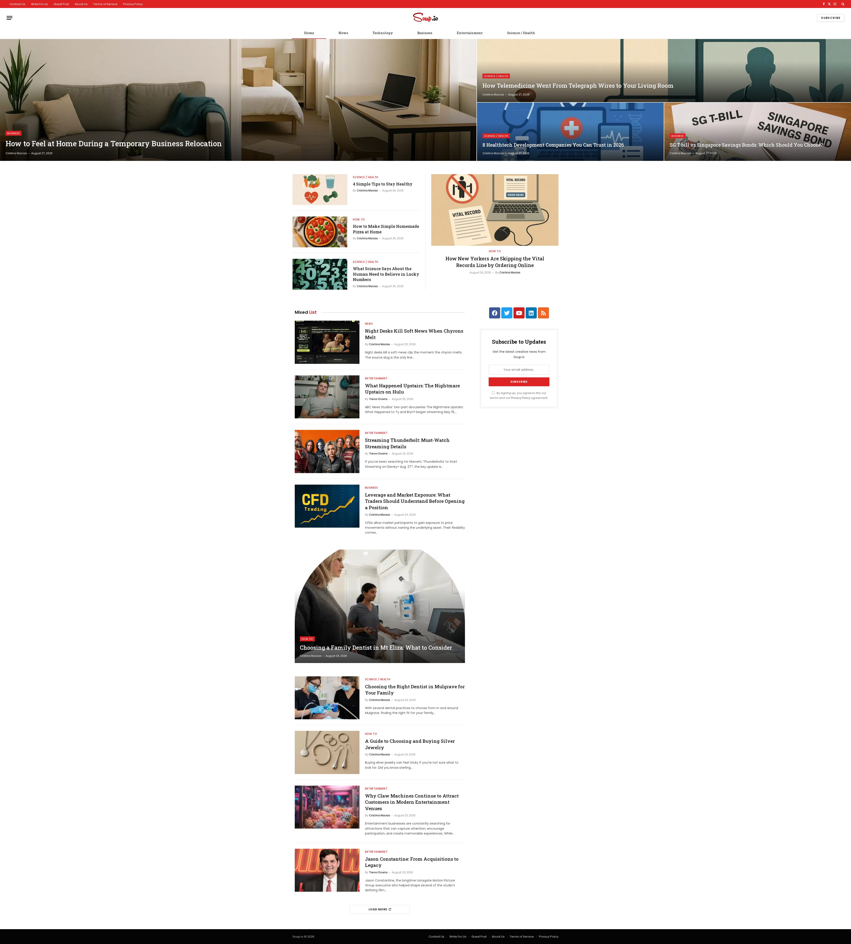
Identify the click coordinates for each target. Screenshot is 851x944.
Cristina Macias (16, 153)
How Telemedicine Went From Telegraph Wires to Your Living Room (577, 85)
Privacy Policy (133, 4)
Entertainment (470, 33)
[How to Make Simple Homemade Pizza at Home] (320, 231)
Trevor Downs (378, 399)
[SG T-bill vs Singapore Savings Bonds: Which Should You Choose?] (757, 132)
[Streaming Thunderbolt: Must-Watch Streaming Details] (327, 451)
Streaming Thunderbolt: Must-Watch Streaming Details (407, 443)
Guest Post (61, 4)
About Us (81, 4)
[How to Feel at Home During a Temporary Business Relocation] (238, 100)
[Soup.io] (425, 18)
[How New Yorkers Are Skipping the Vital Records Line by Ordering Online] (494, 210)
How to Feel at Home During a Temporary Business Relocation (114, 143)
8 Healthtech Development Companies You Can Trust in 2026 (553, 145)
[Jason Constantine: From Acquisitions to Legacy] (327, 870)
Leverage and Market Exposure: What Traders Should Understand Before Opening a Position (415, 501)
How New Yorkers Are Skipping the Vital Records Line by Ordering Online (494, 261)
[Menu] (9, 18)
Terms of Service (105, 4)
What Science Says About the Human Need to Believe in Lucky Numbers (386, 274)
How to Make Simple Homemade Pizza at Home (386, 229)
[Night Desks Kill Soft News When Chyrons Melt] (327, 342)
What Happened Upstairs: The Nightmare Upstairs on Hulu (412, 388)
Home (309, 33)
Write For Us (39, 4)
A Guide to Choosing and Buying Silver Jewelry (410, 744)
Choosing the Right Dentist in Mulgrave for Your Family (415, 689)
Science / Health (521, 33)
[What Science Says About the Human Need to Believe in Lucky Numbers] (320, 274)
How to (359, 219)
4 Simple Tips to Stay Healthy (382, 184)
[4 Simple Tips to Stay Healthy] (320, 189)
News (343, 33)
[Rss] (543, 312)
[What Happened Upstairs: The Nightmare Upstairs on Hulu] (327, 397)
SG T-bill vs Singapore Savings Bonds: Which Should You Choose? (746, 145)
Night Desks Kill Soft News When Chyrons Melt (414, 334)
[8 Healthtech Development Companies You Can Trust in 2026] (570, 132)
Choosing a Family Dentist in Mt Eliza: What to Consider (376, 647)
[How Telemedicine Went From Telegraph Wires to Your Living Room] (664, 70)
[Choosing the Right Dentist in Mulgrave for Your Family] (327, 698)
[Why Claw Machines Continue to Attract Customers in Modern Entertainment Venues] (327, 807)
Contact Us (17, 4)
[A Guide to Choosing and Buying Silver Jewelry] (327, 752)
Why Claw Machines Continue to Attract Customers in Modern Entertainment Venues (412, 802)
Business (424, 33)
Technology (383, 33)
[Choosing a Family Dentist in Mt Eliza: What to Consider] (380, 606)
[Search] (842, 4)
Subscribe (830, 18)
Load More (378, 909)
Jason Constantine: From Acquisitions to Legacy (412, 862)
